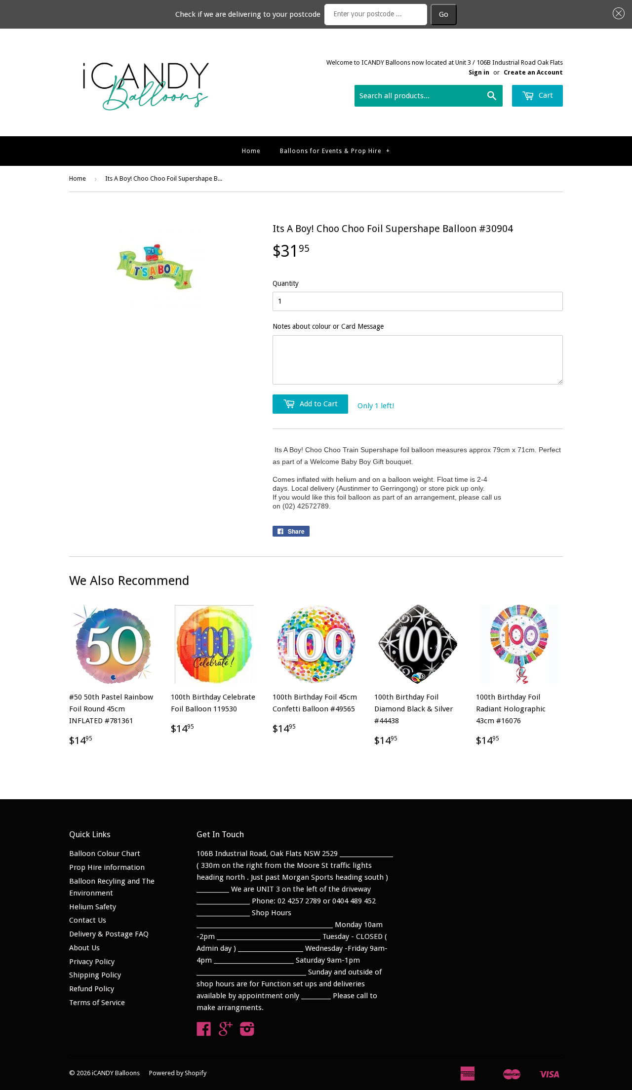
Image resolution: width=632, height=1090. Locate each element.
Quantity (286, 283)
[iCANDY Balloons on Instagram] (247, 1032)
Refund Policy (91, 988)
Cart (545, 95)
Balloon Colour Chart (104, 853)
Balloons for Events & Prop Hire (335, 151)
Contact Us (87, 920)
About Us (84, 947)
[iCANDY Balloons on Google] (225, 1032)
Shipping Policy (95, 975)
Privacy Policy (92, 961)
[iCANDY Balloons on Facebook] (204, 1032)
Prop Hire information (107, 867)
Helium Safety (92, 906)
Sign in (479, 72)
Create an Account (533, 72)
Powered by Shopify (177, 1073)
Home (251, 151)
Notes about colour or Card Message (328, 326)
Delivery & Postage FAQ (109, 934)
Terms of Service (97, 1002)
